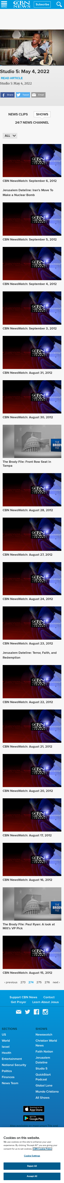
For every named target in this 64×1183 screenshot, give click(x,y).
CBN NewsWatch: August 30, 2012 (28, 417)
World (6, 1040)
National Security (14, 1065)
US (4, 1034)
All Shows (42, 1097)
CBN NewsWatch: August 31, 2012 (27, 372)
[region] (32, 1155)
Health (6, 1053)
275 (39, 982)
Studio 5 (41, 1068)
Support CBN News (23, 997)
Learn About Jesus (45, 1002)
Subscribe (42, 4)
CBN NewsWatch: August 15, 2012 (27, 972)
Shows (42, 114)
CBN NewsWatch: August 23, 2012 (28, 643)
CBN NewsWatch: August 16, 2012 (27, 879)
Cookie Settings (32, 1156)
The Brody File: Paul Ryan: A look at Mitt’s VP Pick (29, 926)
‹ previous (10, 982)
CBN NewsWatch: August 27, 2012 (27, 554)
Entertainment (12, 1059)
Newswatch (44, 1034)
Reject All (32, 1166)
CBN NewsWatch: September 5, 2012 (30, 239)
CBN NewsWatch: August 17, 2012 (27, 835)
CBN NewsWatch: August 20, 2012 (28, 790)
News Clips (18, 114)
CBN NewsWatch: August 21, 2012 (27, 746)
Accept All (32, 1176)
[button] (7, 95)
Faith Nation (44, 1051)
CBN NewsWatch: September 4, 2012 (30, 284)
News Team (10, 1083)
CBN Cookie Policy (42, 1149)
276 (47, 982)
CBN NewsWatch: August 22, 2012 (28, 702)
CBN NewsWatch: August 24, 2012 (28, 599)
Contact (49, 997)
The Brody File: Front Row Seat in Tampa (27, 463)
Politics (7, 1071)
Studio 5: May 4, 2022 (24, 74)
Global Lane (44, 1085)
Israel (5, 1046)
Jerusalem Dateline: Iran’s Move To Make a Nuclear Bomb (28, 192)
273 (22, 982)
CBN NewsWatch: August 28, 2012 (28, 510)
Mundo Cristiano (47, 1091)
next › (56, 982)
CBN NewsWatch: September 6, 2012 (30, 180)
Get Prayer (18, 1002)
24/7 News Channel (32, 122)
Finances (8, 1077)
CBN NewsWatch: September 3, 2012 (30, 328)
